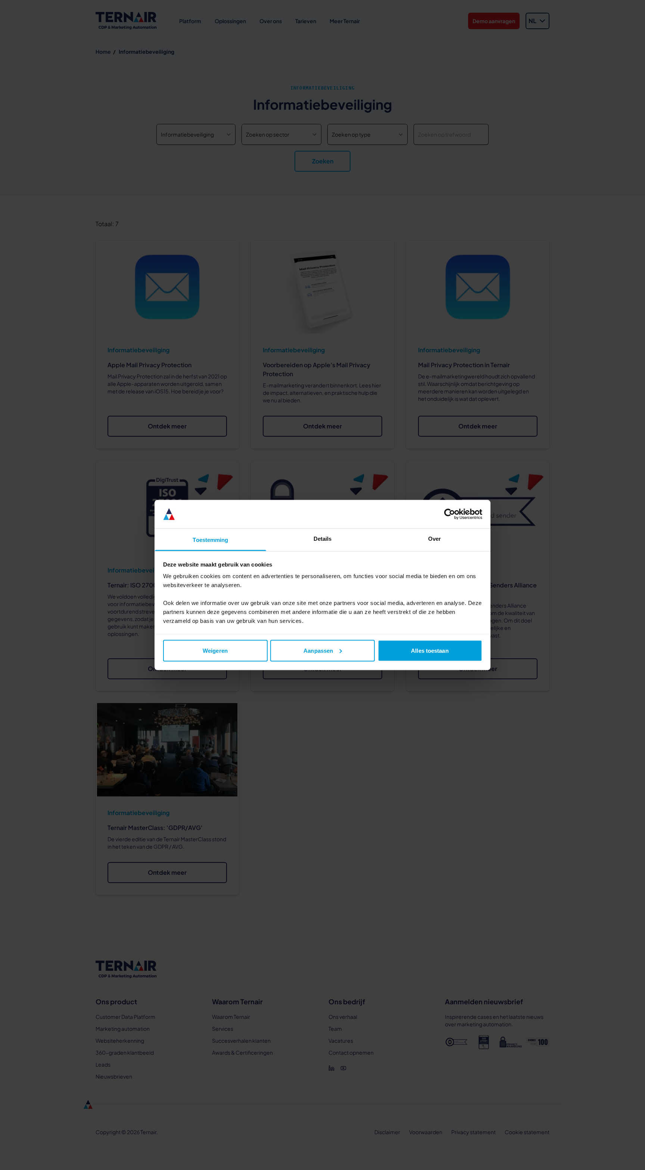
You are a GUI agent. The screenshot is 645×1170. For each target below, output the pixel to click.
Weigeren (215, 650)
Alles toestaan (429, 650)
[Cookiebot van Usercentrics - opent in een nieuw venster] (449, 514)
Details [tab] (323, 539)
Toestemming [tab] (210, 540)
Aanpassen (318, 650)
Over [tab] (434, 539)
